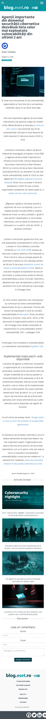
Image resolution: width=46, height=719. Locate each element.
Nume (23, 631)
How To (23, 694)
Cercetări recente (23, 685)
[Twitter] (34, 715)
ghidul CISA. (38, 346)
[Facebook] (28, 715)
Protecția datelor (22, 707)
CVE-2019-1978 (23, 250)
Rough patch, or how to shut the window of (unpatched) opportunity (23, 421)
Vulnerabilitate (6, 60)
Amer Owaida (9, 52)
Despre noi (23, 689)
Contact (23, 702)
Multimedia (23, 698)
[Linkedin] (39, 715)
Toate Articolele (23, 681)
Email (23, 641)
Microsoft (24, 315)
